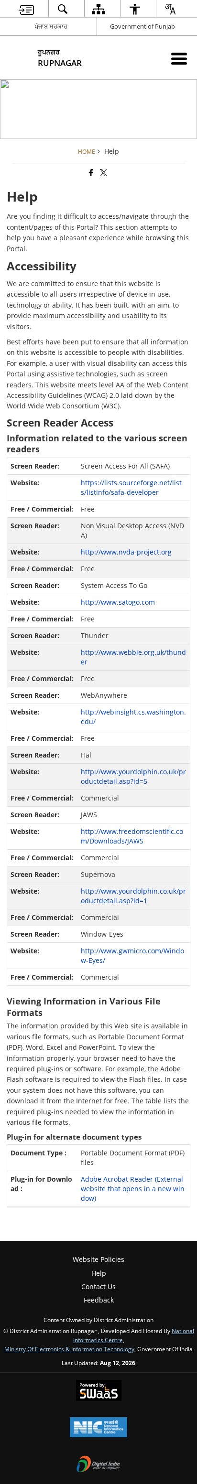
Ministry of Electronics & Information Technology (69, 1349)
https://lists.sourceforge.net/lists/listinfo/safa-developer (131, 487)
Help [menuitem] (98, 1273)
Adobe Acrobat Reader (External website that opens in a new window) (133, 1188)
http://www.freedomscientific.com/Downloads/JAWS (132, 836)
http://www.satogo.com (118, 602)
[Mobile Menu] (179, 58)
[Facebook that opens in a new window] (90, 172)
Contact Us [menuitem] (98, 1286)
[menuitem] (26, 9)
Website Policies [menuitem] (98, 1259)
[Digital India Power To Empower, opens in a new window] (98, 1465)
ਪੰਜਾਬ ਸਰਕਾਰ (50, 26)
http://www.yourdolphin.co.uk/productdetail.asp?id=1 (133, 895)
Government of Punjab (142, 26)
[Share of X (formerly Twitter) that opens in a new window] (103, 172)
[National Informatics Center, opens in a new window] (98, 1428)
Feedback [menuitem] (99, 1299)
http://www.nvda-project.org (126, 551)
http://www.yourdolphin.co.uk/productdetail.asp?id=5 (133, 776)
